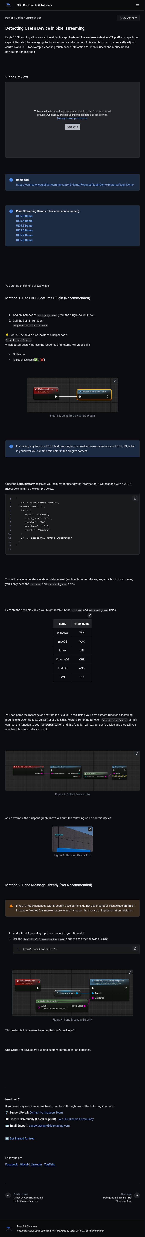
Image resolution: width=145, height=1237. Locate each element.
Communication (33, 17)
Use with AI (128, 18)
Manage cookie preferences (72, 118)
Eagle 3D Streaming (27, 1226)
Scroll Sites (75, 1230)
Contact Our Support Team (46, 1112)
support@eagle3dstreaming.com (49, 1125)
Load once (72, 126)
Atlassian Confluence (94, 1230)
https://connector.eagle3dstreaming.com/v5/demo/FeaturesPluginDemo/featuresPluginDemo (75, 184)
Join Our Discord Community (76, 1119)
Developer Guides (14, 17)
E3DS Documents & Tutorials (34, 5)
